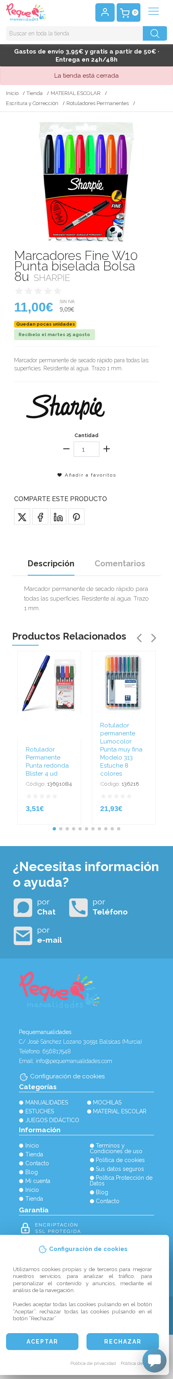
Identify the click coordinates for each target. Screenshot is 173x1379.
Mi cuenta (37, 1181)
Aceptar (42, 1341)
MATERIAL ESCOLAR (76, 93)
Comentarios (120, 563)
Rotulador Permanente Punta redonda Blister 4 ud (47, 761)
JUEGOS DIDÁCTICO (52, 1120)
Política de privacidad (93, 1363)
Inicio (12, 93)
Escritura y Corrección (32, 103)
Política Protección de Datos (121, 1181)
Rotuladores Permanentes (97, 103)
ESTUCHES (39, 1111)
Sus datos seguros (120, 1169)
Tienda (35, 93)
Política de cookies (141, 1363)
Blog (31, 1172)
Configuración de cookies (67, 1076)
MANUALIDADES (46, 1102)
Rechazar (123, 1341)
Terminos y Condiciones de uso (116, 1148)
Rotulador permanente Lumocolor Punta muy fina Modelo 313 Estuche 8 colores (121, 749)
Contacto (37, 1163)
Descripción (51, 563)
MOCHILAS (107, 1102)
